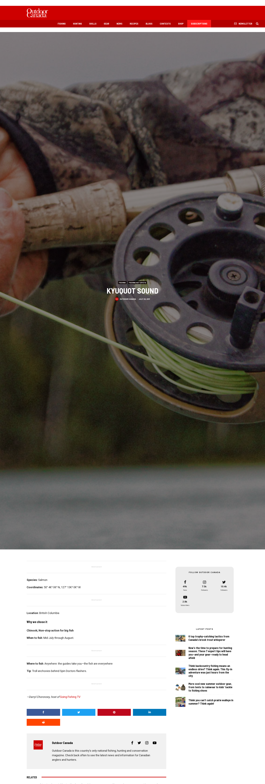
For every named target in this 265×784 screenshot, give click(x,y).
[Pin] (114, 712)
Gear (106, 23)
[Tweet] (79, 712)
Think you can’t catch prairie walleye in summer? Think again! (210, 702)
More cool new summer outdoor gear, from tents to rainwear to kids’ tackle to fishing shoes (210, 687)
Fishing (62, 23)
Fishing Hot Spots (137, 282)
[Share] (43, 712)
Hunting (77, 23)
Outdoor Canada (128, 299)
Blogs (149, 23)
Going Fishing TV (70, 696)
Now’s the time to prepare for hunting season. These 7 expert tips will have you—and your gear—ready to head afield (210, 653)
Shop (181, 23)
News (119, 23)
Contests (165, 23)
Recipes (134, 23)
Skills (92, 23)
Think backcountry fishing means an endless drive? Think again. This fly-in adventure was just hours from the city (210, 670)
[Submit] (43, 722)
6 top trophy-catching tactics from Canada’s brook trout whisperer (208, 638)
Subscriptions (199, 23)
